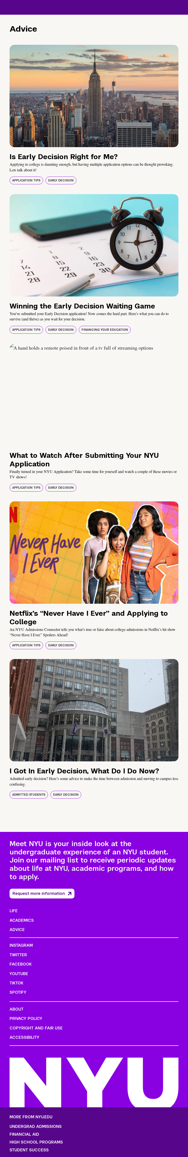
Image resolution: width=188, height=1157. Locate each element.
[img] (94, 96)
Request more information (38, 893)
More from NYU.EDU (31, 1117)
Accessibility (24, 1037)
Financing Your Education (105, 330)
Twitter (18, 954)
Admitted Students (28, 795)
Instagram (21, 945)
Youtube (19, 973)
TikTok (16, 983)
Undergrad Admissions (36, 1127)
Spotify (18, 992)
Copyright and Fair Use (36, 1028)
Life (14, 910)
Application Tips (26, 180)
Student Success (29, 1150)
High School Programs (36, 1142)
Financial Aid (24, 1134)
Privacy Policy (26, 1018)
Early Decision (61, 180)
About (17, 1009)
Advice (17, 929)
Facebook (21, 964)
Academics (22, 920)
